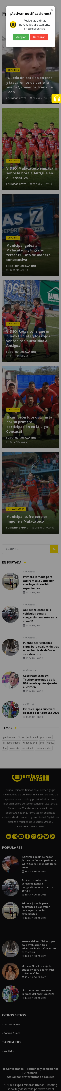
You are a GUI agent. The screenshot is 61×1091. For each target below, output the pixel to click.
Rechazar (39, 37)
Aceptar (21, 37)
